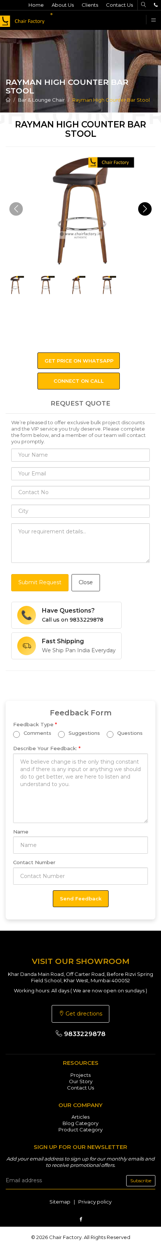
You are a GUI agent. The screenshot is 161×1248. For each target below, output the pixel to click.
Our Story (80, 1081)
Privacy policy (95, 1202)
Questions (129, 733)
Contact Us (119, 5)
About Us (63, 5)
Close (86, 582)
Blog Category (80, 1123)
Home (36, 5)
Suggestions (83, 733)
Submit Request (39, 582)
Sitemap (59, 1202)
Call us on (72, 619)
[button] (145, 209)
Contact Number (34, 862)
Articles (80, 1117)
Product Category (80, 1130)
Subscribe (140, 1180)
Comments (36, 733)
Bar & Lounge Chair (41, 100)
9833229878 (84, 1034)
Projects (80, 1075)
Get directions (83, 1013)
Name (20, 832)
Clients (90, 5)
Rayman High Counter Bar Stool (111, 100)
